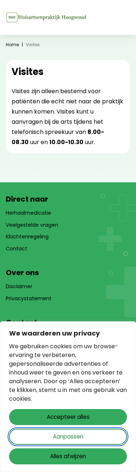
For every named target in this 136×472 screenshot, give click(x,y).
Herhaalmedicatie (28, 213)
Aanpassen (68, 436)
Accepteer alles (68, 417)
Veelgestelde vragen (32, 225)
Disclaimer (19, 286)
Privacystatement (28, 298)
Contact (16, 248)
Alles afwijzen (68, 456)
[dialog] (68, 396)
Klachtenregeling (27, 236)
